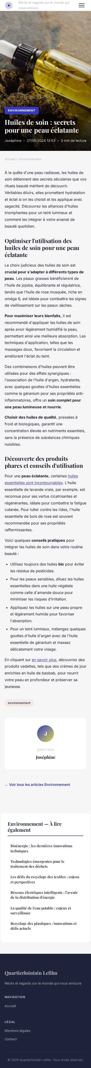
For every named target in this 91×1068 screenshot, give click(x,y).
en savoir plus (44, 659)
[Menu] (81, 5)
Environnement (21, 110)
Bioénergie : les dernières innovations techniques (41, 848)
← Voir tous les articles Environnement (37, 784)
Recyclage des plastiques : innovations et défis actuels (43, 926)
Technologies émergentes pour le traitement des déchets (37, 864)
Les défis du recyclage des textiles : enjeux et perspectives (44, 879)
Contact (11, 1039)
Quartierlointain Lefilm (31, 972)
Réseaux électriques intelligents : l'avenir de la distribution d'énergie (44, 895)
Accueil (10, 159)
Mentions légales (17, 1031)
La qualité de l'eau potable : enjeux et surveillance (40, 910)
